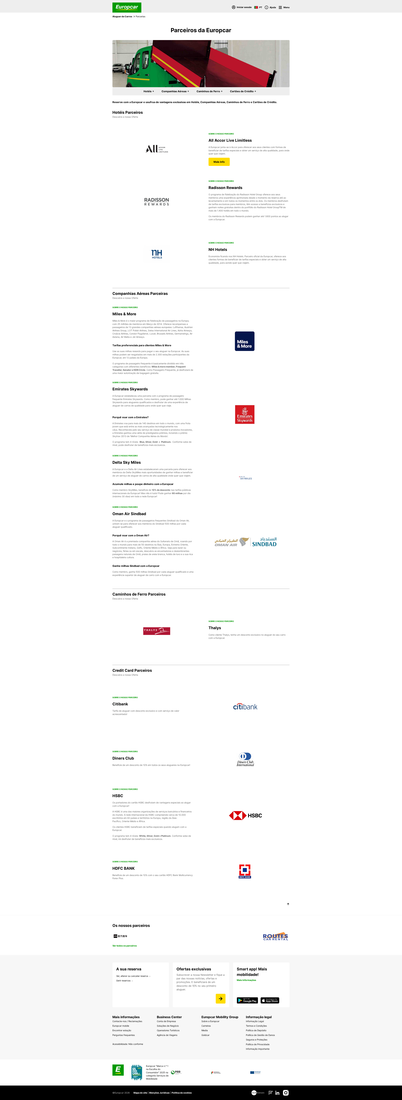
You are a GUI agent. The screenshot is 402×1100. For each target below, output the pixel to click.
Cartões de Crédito (242, 91)
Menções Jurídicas (159, 1092)
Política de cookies (182, 1092)
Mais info (219, 161)
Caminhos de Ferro (209, 91)
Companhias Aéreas (174, 91)
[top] (288, 904)
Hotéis (148, 91)
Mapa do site (140, 1092)
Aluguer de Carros (122, 16)
